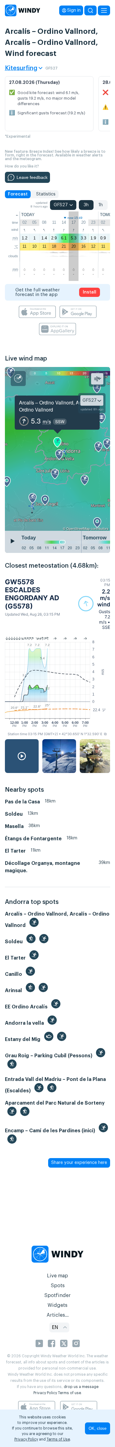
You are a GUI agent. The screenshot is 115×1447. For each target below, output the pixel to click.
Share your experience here (79, 1163)
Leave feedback (32, 177)
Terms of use (69, 1393)
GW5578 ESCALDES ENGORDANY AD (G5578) (32, 594)
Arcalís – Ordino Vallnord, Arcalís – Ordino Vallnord (57, 406)
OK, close (97, 1428)
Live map (57, 1275)
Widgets (57, 1305)
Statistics (46, 194)
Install (89, 292)
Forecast (18, 194)
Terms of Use (58, 1439)
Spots (58, 1285)
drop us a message (81, 1387)
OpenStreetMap (78, 528)
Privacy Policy (45, 1393)
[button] (94, 604)
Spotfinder (57, 1295)
